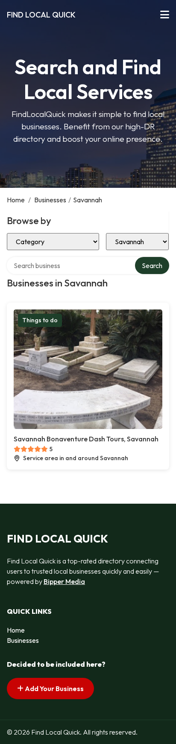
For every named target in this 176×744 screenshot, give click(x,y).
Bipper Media (64, 581)
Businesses (50, 199)
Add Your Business (53, 688)
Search (152, 265)
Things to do (40, 320)
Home (16, 199)
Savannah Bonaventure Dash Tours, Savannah (86, 439)
